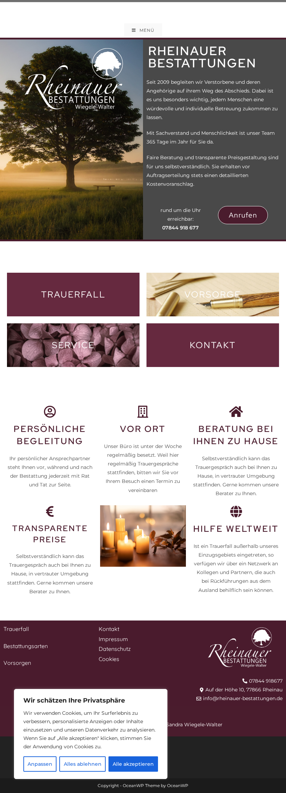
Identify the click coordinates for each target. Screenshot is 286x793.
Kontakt (109, 628)
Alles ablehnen (82, 764)
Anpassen (40, 764)
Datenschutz (115, 648)
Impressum (113, 639)
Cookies (109, 658)
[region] (90, 734)
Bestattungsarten (25, 646)
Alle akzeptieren (133, 764)
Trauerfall (16, 628)
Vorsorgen (17, 662)
